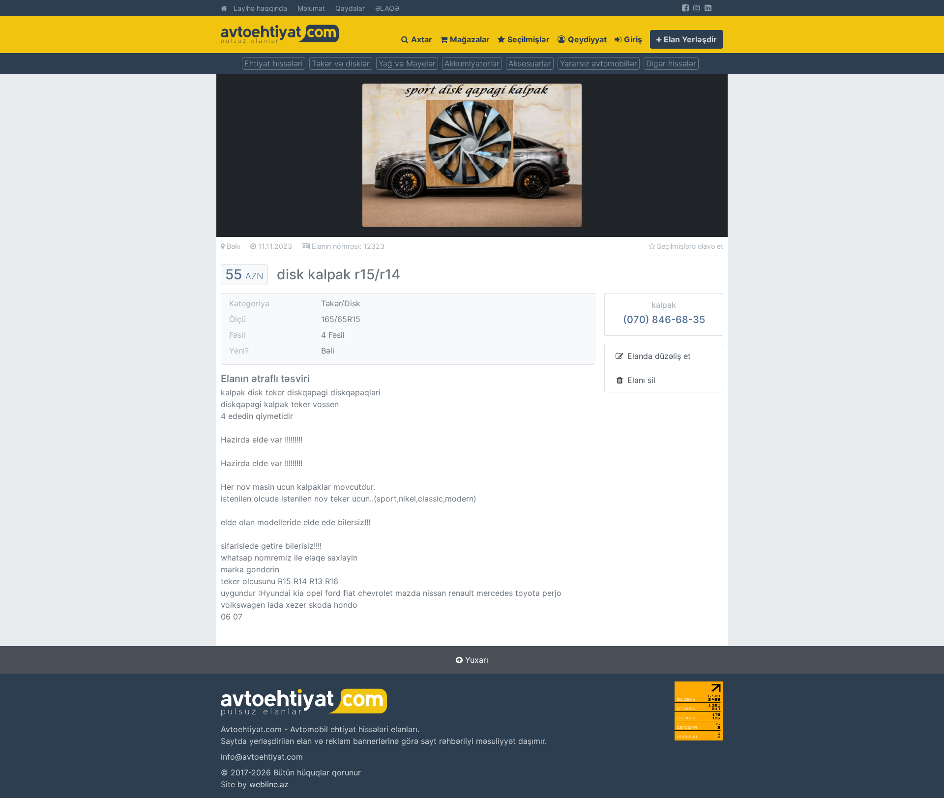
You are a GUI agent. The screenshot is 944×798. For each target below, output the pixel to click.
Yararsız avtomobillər (598, 63)
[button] (686, 39)
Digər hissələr (671, 63)
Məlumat (311, 8)
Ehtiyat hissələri (273, 63)
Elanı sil (640, 380)
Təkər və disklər (341, 63)
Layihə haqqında (260, 8)
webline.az (269, 784)
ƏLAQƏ (387, 8)
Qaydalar (350, 8)
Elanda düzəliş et (658, 356)
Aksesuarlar (529, 63)
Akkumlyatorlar (472, 63)
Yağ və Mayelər (407, 63)
